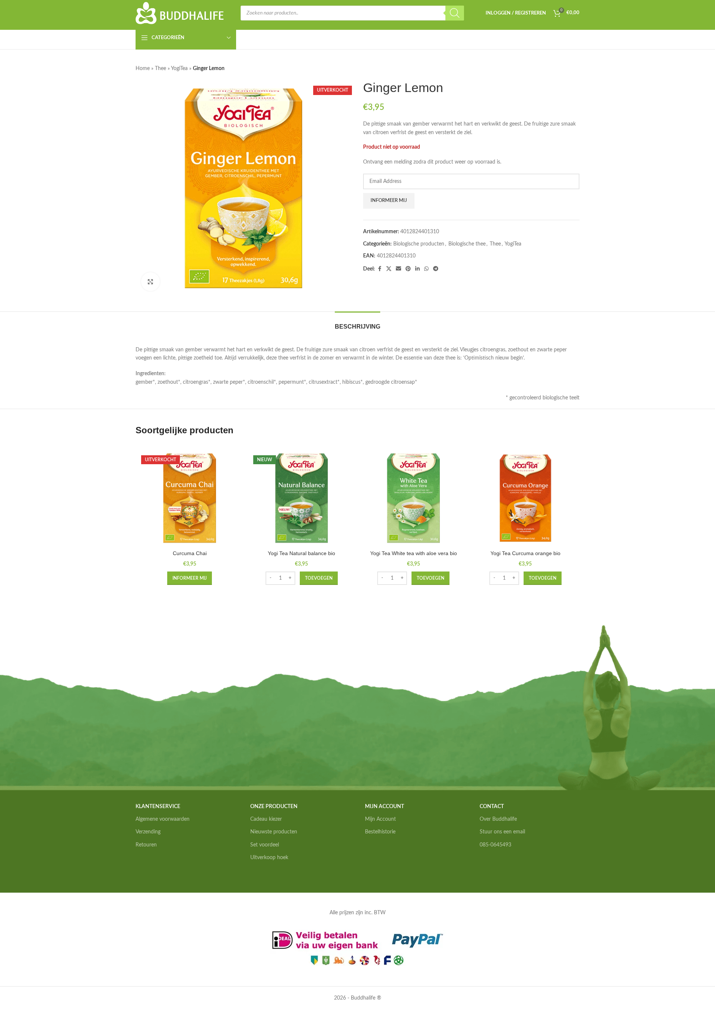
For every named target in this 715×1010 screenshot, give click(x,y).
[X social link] (389, 269)
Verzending (148, 832)
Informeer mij (389, 200)
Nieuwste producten (273, 832)
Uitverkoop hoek (269, 857)
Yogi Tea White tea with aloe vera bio (413, 553)
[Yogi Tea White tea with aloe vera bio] (413, 498)
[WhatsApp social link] (426, 269)
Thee (160, 68)
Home (143, 68)
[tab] (357, 322)
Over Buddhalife (498, 819)
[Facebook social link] (379, 269)
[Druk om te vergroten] (150, 281)
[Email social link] (398, 269)
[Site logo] (180, 13)
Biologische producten (418, 244)
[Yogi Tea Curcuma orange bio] (525, 498)
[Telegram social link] (436, 269)
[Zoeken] (454, 13)
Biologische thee (467, 244)
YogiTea (179, 68)
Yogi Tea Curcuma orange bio (525, 553)
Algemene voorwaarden (163, 819)
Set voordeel (264, 845)
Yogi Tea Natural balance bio (301, 553)
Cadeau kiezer (266, 819)
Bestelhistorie (380, 832)
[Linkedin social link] (417, 269)
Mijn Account (380, 819)
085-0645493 (495, 845)
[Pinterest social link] (408, 269)
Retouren (146, 845)
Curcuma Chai (190, 553)
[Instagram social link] (492, 868)
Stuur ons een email (502, 832)
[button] (319, 578)
